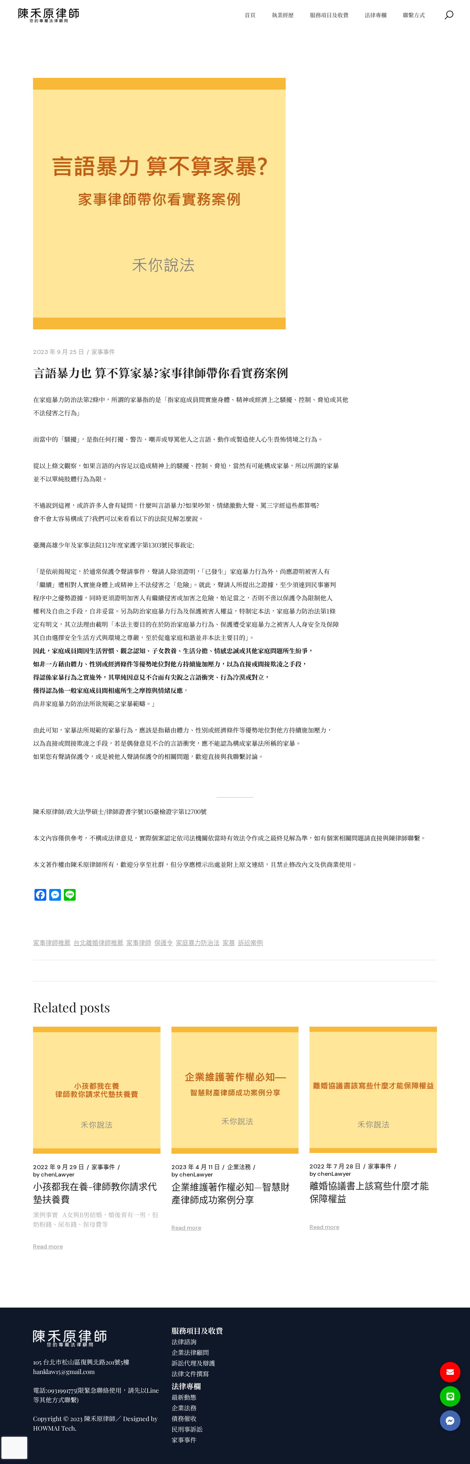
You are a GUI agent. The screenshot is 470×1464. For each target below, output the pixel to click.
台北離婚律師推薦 (98, 943)
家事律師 (138, 943)
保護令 (163, 943)
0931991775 (61, 1390)
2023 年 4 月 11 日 (195, 1167)
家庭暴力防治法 (198, 943)
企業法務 (239, 1167)
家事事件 (103, 352)
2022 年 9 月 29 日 (58, 1167)
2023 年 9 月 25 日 (58, 352)
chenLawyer (54, 1174)
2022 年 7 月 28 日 (335, 1166)
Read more (48, 1246)
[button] (450, 1420)
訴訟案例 (250, 943)
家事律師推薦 (51, 943)
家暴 (229, 943)
